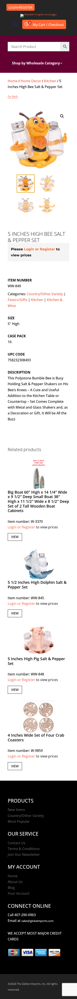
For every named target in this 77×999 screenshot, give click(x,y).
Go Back (13, 96)
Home (13, 81)
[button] (62, 116)
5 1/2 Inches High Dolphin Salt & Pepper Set (37, 585)
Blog (11, 887)
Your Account (19, 893)
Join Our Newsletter (24, 854)
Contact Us (16, 843)
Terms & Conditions (24, 848)
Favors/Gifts (17, 299)
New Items (16, 809)
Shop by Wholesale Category (36, 63)
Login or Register (39, 249)
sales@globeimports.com (37, 921)
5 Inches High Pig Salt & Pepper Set (36, 661)
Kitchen (50, 81)
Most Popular (19, 821)
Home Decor (31, 81)
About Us (15, 881)
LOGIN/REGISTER (21, 7)
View (15, 537)
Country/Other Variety (45, 294)
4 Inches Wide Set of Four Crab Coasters (36, 737)
